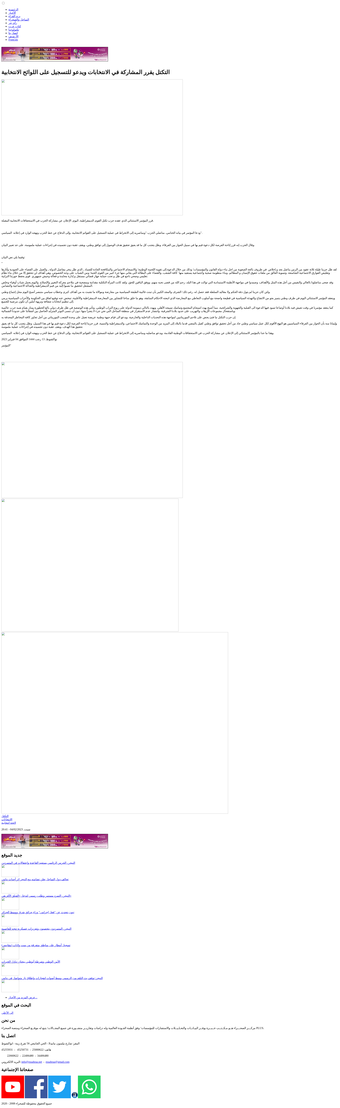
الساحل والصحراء (18, 19)
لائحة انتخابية (8, 822)
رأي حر (12, 22)
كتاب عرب (14, 26)
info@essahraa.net (31, 1061)
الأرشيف (13, 36)
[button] (3, 3)
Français (13, 39)
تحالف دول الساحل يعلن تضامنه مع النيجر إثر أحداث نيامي (35, 879)
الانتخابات (6, 819)
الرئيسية (13, 9)
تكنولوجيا (13, 29)
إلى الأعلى (7, 1012)
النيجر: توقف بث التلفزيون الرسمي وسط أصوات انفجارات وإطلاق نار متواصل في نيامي (52, 978)
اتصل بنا (13, 33)
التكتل (4, 816)
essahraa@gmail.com (57, 1061)
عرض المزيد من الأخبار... (22, 997)
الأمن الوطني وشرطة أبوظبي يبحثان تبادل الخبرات (30, 961)
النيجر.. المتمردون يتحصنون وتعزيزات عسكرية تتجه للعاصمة (36, 928)
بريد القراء (14, 16)
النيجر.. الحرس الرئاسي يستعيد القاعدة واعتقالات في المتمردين (38, 862)
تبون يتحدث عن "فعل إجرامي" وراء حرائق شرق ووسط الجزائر (37, 912)
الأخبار (12, 12)
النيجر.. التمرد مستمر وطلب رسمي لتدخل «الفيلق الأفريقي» (36, 895)
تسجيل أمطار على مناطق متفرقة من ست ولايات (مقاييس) (35, 945)
